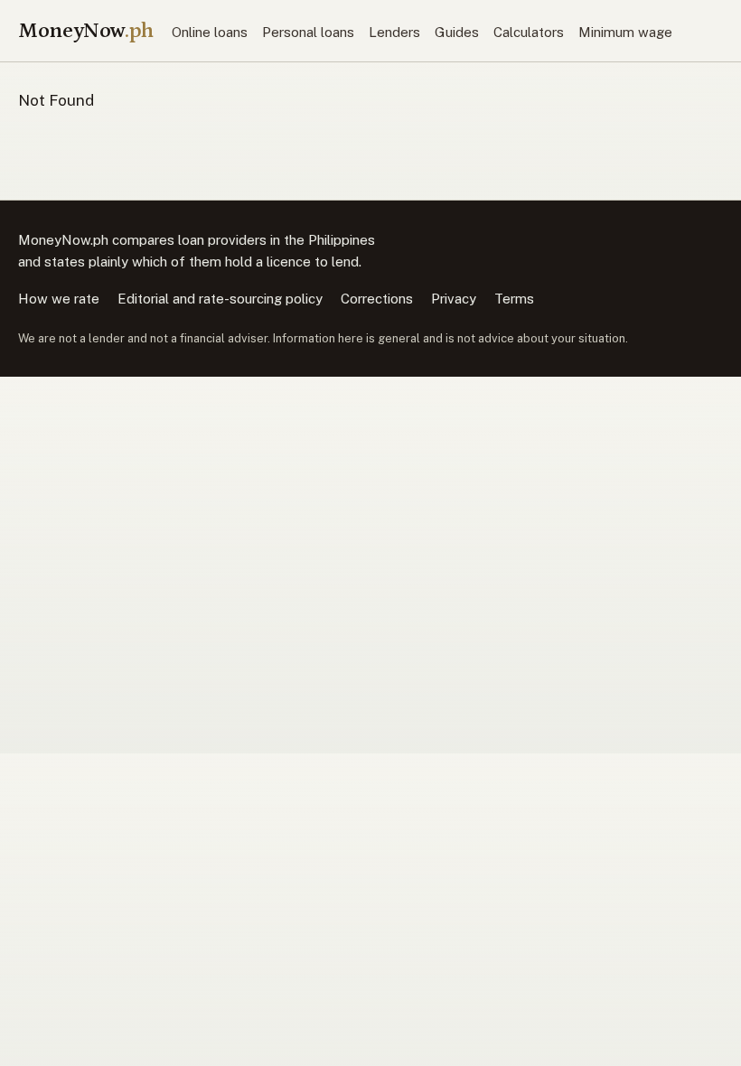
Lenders (394, 32)
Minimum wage (625, 32)
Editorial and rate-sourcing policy (220, 298)
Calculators (528, 32)
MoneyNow (86, 30)
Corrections (377, 298)
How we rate (58, 298)
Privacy (453, 298)
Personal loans (308, 32)
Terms (514, 298)
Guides (457, 32)
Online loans (210, 32)
